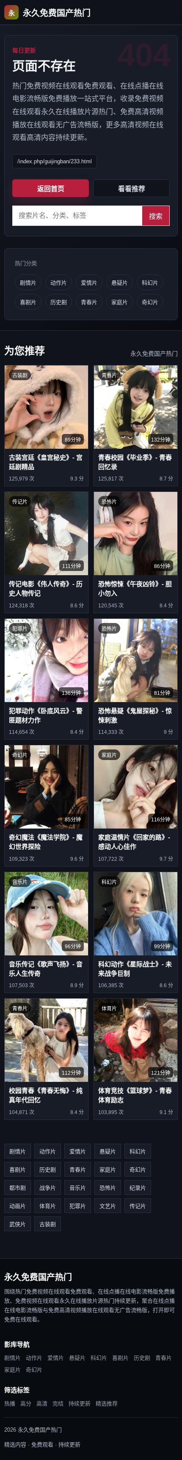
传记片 (138, 1206)
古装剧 (47, 1224)
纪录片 (138, 1188)
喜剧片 (28, 302)
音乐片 (77, 1188)
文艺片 (107, 1206)
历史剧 (58, 302)
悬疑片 (119, 283)
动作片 (58, 283)
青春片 (89, 302)
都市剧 (17, 1188)
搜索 (156, 216)
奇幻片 (150, 302)
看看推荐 (131, 188)
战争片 (47, 1188)
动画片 (17, 1206)
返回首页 (50, 188)
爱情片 (89, 283)
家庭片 (119, 302)
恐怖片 (107, 1188)
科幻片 (150, 283)
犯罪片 (77, 1206)
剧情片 (28, 283)
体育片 (47, 1206)
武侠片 (17, 1224)
